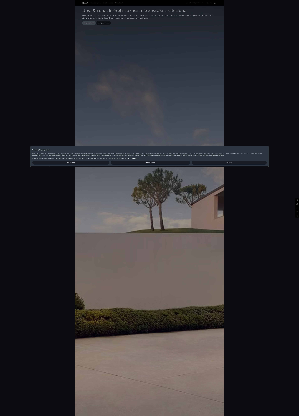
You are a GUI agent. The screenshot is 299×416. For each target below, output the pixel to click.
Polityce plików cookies (133, 158)
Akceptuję (229, 162)
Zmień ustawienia (150, 162)
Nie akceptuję (71, 162)
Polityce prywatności (118, 158)
